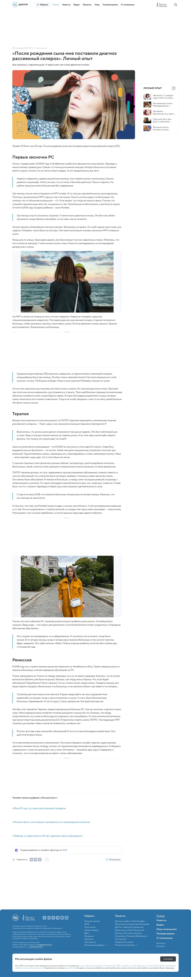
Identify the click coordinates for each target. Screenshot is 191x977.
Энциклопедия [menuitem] (91, 936)
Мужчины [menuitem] (88, 945)
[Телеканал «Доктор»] (20, 4)
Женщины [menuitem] (89, 942)
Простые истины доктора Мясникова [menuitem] (132, 930)
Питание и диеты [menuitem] (92, 927)
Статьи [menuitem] (160, 921)
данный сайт (71, 968)
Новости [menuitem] (161, 926)
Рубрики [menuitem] (89, 921)
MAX (64, 850)
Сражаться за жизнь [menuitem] (124, 948)
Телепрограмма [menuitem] (165, 939)
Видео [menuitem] (160, 930)
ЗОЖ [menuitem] (86, 930)
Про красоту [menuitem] (90, 948)
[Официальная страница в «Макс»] (66, 923)
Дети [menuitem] (86, 939)
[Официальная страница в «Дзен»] (62, 923)
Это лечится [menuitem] (120, 945)
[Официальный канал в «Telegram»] (58, 923)
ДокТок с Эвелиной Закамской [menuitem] (129, 933)
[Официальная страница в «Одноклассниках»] (53, 923)
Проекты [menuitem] (120, 921)
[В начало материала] (47, 859)
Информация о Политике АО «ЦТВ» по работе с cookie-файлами (118, 965)
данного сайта (84, 965)
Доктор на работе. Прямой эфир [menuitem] (130, 927)
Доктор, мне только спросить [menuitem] (128, 939)
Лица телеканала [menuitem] (166, 935)
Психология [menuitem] (90, 933)
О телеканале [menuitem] (164, 943)
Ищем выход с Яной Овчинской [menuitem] (129, 936)
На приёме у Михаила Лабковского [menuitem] (131, 942)
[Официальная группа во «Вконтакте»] (44, 923)
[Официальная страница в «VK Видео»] (49, 923)
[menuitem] (42, 4)
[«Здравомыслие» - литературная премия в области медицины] (162, 4)
